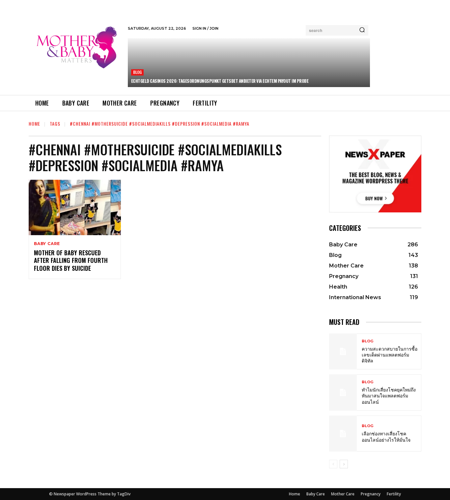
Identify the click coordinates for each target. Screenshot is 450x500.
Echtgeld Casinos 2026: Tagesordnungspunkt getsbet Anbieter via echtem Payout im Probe (220, 81)
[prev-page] (333, 464)
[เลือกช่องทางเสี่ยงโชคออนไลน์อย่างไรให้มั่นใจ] (343, 434)
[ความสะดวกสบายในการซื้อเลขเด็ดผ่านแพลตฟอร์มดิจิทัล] (343, 351)
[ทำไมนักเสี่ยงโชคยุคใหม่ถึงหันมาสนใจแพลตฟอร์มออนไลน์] (343, 392)
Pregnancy (370, 494)
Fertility (394, 494)
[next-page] (344, 464)
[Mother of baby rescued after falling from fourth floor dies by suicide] (75, 207)
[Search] (362, 30)
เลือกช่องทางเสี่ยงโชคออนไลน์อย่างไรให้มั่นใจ (386, 436)
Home (34, 123)
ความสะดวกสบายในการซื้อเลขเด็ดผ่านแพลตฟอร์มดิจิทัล (389, 354)
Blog (137, 72)
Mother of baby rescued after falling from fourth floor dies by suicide (71, 260)
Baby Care (47, 244)
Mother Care (342, 494)
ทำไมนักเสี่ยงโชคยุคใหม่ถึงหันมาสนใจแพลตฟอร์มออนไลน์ (389, 395)
